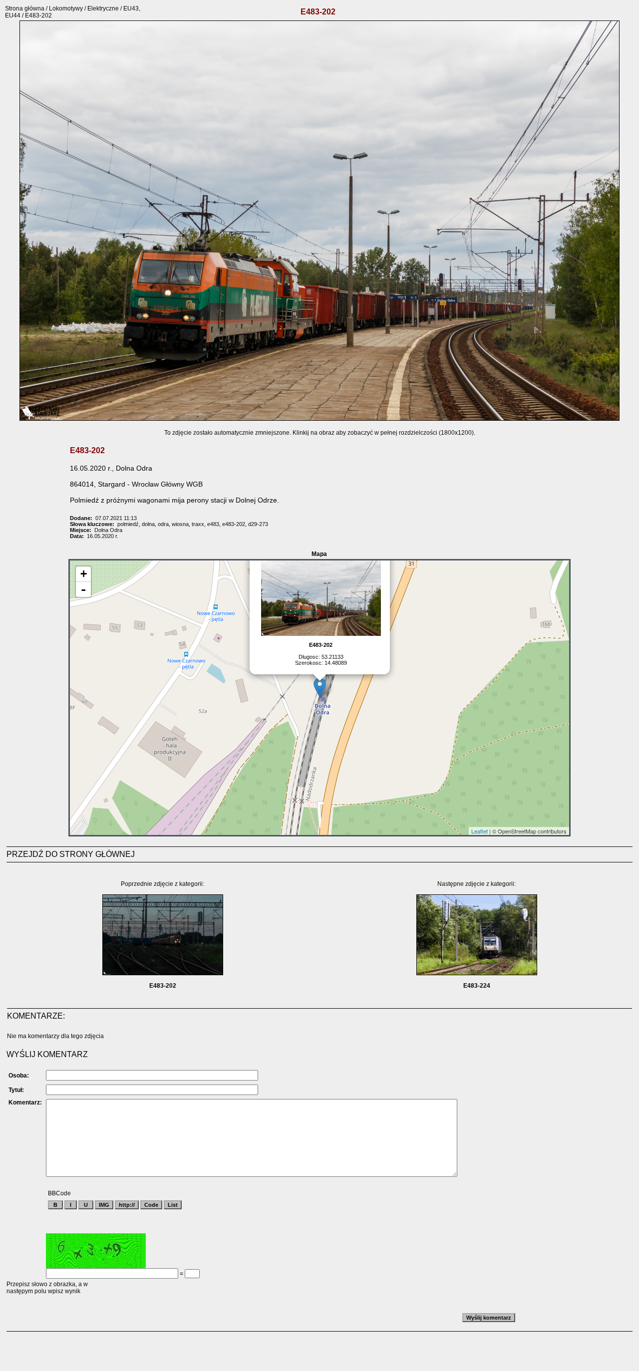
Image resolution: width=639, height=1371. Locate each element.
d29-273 (258, 524)
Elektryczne (103, 8)
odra (163, 524)
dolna (148, 524)
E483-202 (162, 985)
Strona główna (24, 8)
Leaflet (479, 831)
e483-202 (233, 524)
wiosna (180, 524)
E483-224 (476, 985)
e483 (213, 524)
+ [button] (83, 573)
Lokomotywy (66, 8)
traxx (198, 524)
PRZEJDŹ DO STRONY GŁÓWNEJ (70, 854)
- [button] (83, 589)
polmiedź (128, 524)
